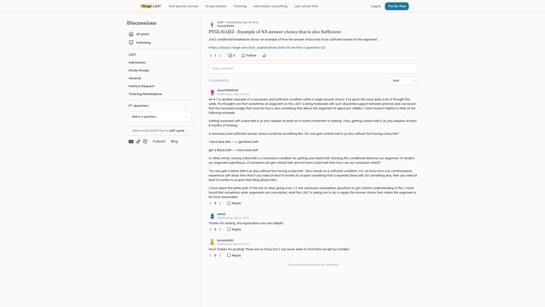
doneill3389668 (227, 90)
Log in (376, 6)
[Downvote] (220, 55)
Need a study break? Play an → (160, 130)
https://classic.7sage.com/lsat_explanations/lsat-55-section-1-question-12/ (267, 47)
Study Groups (139, 70)
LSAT (132, 54)
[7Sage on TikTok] (138, 141)
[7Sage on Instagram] (145, 141)
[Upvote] (211, 55)
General (135, 78)
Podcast (159, 141)
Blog (174, 141)
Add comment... (223, 68)
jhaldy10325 (225, 240)
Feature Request (141, 86)
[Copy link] (264, 56)
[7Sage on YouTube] (131, 141)
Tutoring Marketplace (145, 94)
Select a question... (145, 117)
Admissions (137, 62)
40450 (221, 214)
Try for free (397, 6)
